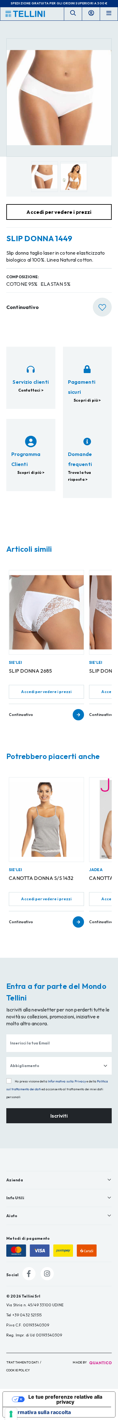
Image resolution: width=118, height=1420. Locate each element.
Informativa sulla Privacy (67, 1081)
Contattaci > (30, 390)
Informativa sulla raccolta (39, 1412)
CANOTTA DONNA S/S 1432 (41, 878)
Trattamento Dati (22, 1362)
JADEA (96, 869)
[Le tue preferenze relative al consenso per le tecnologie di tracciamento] (11, 1414)
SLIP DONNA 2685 (30, 671)
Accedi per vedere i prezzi (46, 691)
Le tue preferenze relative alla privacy (65, 1399)
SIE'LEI (15, 662)
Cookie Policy (18, 1370)
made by (80, 1362)
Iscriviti (59, 1116)
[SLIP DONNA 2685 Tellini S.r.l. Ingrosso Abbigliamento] (46, 612)
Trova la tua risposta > (79, 476)
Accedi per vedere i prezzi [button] (58, 212)
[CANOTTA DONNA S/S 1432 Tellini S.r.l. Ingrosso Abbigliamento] (46, 819)
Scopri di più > (87, 400)
